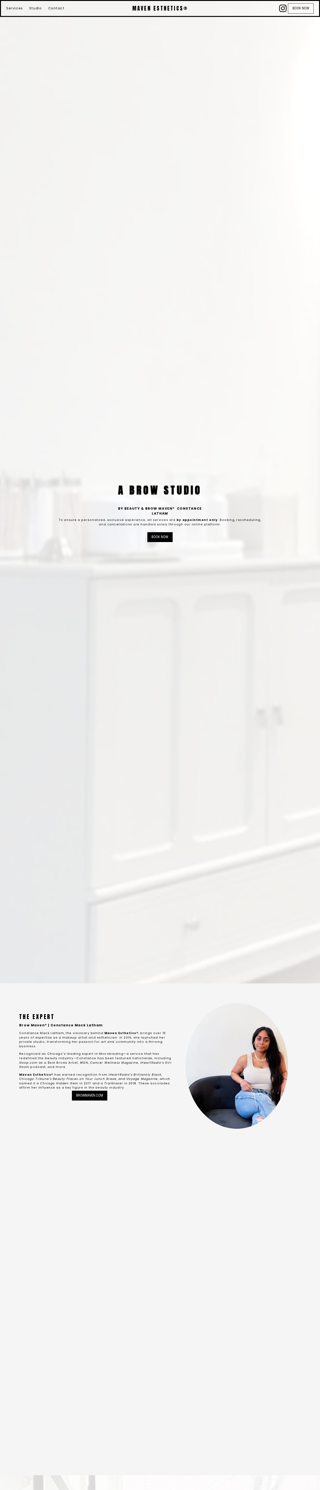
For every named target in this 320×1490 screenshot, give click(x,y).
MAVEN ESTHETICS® (160, 8)
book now (301, 8)
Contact (56, 8)
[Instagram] (282, 8)
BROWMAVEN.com (89, 1095)
